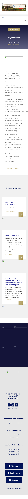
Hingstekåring (10, 44)
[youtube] (16, 404)
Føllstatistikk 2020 (12, 235)
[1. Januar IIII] (3, 218)
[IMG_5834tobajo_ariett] (3, 261)
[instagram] (12, 404)
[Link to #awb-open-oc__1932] (25, 20)
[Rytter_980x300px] (14, 5)
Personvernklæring (12, 408)
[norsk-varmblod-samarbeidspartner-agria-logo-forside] (8, 327)
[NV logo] (4, 17)
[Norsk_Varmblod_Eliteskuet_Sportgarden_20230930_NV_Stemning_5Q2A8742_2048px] (3, 306)
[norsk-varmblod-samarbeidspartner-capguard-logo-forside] (8, 347)
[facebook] (9, 404)
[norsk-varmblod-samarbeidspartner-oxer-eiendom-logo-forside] (20, 327)
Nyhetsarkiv (18, 44)
